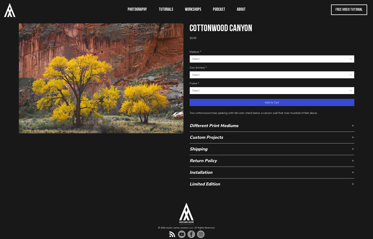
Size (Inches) (198, 67)
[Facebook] (191, 234)
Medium (195, 52)
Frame (194, 83)
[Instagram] (201, 234)
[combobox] (272, 59)
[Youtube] (182, 234)
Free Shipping (198, 43)
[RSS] (172, 234)
